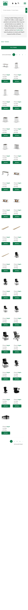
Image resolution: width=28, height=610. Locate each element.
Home (2, 41)
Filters (13, 47)
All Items (7, 41)
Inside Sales (19, 30)
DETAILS (6, 81)
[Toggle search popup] (18, 3)
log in (8, 74)
